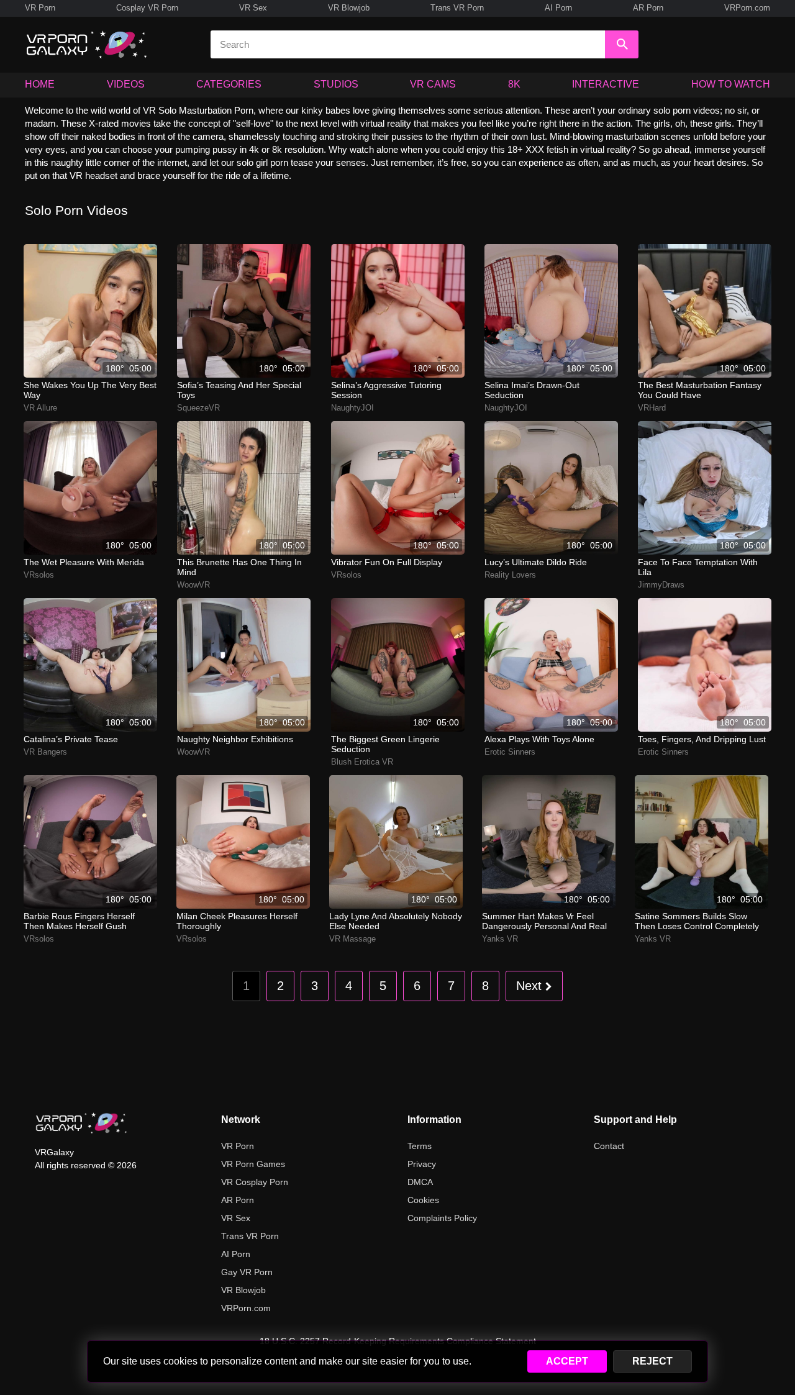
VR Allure (40, 407)
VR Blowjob (349, 7)
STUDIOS (336, 84)
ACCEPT (567, 1361)
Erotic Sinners (509, 752)
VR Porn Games (253, 1164)
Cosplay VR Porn (147, 7)
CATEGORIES (228, 84)
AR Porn (648, 7)
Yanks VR (500, 938)
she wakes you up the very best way (90, 390)
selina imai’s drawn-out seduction (531, 390)
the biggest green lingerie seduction (385, 744)
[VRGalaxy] (81, 1123)
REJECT (652, 1361)
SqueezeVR (198, 407)
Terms (419, 1146)
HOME (40, 84)
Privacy (421, 1164)
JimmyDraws (661, 584)
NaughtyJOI (352, 407)
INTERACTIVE (605, 84)
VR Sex (253, 7)
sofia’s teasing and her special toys (239, 390)
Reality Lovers (510, 574)
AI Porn (558, 7)
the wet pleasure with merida (84, 562)
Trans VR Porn (457, 7)
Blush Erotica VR (362, 761)
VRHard (652, 407)
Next (530, 986)
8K (514, 84)
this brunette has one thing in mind (239, 567)
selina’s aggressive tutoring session (386, 390)
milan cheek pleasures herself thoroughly (237, 921)
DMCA (420, 1182)
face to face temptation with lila (698, 567)
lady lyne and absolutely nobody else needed (395, 921)
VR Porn (40, 7)
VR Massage (352, 938)
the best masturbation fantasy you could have (699, 390)
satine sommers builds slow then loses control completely (697, 921)
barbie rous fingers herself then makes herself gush (79, 921)
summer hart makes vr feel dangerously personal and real (544, 921)
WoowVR (193, 584)
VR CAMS (433, 84)
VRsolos (39, 574)
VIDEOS (126, 84)
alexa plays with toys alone (539, 739)
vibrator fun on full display (386, 562)
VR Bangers (45, 752)
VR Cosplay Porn (254, 1182)
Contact (609, 1146)
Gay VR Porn (247, 1272)
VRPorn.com (747, 7)
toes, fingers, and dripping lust (702, 739)
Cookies (423, 1200)
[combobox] (408, 44)
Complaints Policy (442, 1218)
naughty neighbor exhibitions (235, 739)
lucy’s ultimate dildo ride (535, 562)
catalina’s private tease (71, 739)
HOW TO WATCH (730, 84)
